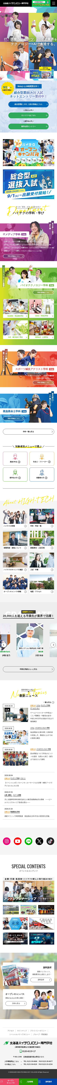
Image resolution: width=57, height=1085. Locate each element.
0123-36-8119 (32, 1064)
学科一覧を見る (28, 432)
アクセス (11, 1031)
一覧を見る (47, 702)
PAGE (51, 1073)
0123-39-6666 (32, 1061)
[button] (3, 645)
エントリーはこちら (28, 115)
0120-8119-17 (29, 1051)
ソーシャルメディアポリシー (19, 1034)
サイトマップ (22, 1031)
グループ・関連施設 (40, 1034)
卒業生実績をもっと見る (28, 669)
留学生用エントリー (28, 126)
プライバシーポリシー (38, 1031)
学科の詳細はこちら (43, 292)
